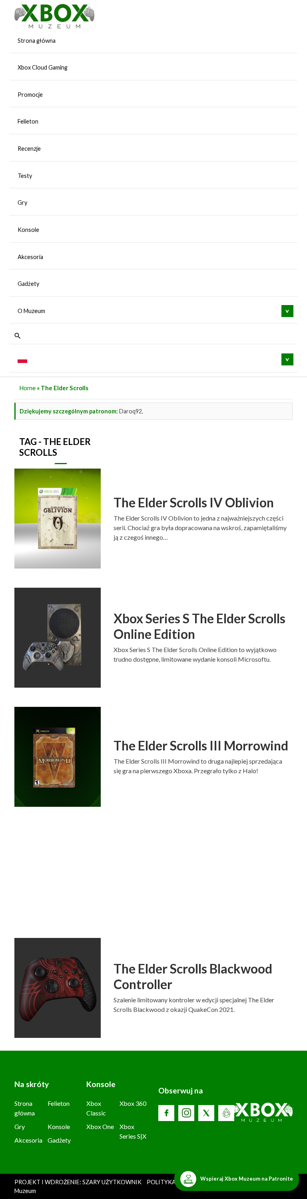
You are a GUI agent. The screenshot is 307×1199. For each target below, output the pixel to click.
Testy (25, 175)
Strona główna (37, 40)
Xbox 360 (133, 1103)
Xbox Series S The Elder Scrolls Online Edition (199, 625)
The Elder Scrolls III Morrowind (201, 745)
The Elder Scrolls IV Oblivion (194, 502)
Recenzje (29, 148)
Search (18, 336)
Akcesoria (30, 256)
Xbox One (100, 1126)
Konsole (28, 229)
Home (27, 387)
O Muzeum (31, 310)
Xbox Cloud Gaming (43, 67)
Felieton (28, 121)
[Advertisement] (153, 876)
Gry (22, 202)
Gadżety (28, 283)
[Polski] (22, 359)
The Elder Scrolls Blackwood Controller (193, 976)
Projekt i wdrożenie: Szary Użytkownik (78, 1182)
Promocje (30, 94)
